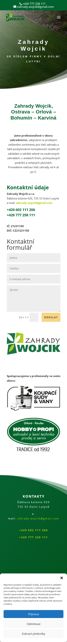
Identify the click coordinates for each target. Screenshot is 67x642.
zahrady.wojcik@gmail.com (34, 203)
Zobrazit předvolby (33, 633)
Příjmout (33, 614)
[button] (61, 578)
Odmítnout (33, 624)
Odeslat (51, 317)
